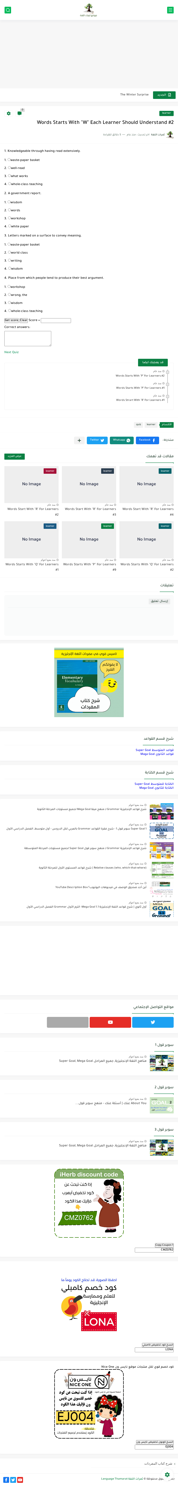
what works (19, 176)
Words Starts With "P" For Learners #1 (140, 388)
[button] (147, 440)
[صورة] (162, 811)
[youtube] (110, 1022)
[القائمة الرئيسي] (170, 10)
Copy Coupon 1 (164, 1245)
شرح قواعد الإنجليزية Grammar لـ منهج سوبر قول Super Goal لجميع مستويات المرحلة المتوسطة (85, 848)
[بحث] (8, 10)
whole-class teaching (27, 184)
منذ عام (157, 371)
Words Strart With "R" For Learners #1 (140, 400)
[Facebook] (67, 1022)
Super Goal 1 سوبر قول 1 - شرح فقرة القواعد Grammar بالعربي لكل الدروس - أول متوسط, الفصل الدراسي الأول (76, 829)
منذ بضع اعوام (48, 559)
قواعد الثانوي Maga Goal (157, 754)
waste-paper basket (25, 160)
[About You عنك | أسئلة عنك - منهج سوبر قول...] (162, 1105)
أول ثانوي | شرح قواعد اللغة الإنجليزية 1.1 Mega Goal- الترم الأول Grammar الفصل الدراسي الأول (86, 907)
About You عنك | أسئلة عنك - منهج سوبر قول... (111, 1103)
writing (16, 261)
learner (166, 113)
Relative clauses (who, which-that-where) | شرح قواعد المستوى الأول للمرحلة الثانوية (93, 868)
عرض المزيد (14, 456)
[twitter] (153, 1022)
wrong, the (19, 295)
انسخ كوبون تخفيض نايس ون (155, 1442)
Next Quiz (11, 352)
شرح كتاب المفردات (158, 1463)
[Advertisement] (89, 54)
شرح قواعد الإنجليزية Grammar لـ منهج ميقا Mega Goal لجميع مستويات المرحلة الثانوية (92, 809)
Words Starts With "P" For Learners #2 (140, 376)
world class (19, 253)
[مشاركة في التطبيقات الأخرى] (79, 440)
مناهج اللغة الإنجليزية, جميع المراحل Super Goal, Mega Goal (103, 1061)
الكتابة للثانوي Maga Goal (156, 788)
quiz (138, 424)
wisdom (16, 203)
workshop (18, 219)
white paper (20, 227)
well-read (18, 168)
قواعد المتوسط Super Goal (155, 750)
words (15, 211)
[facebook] (6, 1480)
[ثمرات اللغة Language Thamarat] (89, 10)
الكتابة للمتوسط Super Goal (154, 784)
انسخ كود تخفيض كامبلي (157, 1345)
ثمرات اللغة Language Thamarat (122, 1479)
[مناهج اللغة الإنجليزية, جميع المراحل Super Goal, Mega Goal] (162, 1063)
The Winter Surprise (134, 95)
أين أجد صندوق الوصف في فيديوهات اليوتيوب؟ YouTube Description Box (101, 887)
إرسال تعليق (159, 601)
